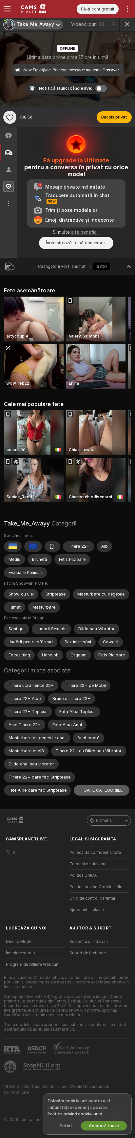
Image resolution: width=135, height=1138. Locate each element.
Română (104, 820)
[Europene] (33, 546)
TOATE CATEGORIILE (102, 790)
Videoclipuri (87, 24)
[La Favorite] (9, 117)
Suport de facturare (87, 953)
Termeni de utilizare (87, 864)
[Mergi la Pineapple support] (11, 1066)
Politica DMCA (83, 875)
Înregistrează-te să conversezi (76, 242)
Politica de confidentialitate (95, 852)
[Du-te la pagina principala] (41, 9)
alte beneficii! (85, 232)
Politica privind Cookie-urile (95, 887)
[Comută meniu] (7, 9)
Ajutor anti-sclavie (86, 910)
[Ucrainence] (13, 546)
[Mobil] (52, 546)
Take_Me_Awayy (27, 523)
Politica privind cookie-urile (75, 1113)
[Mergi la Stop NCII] (42, 1067)
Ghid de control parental (92, 898)
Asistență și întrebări (88, 941)
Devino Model (19, 941)
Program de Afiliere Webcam (33, 964)
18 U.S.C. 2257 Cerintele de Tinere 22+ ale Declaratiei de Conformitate (56, 1089)
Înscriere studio (20, 953)
